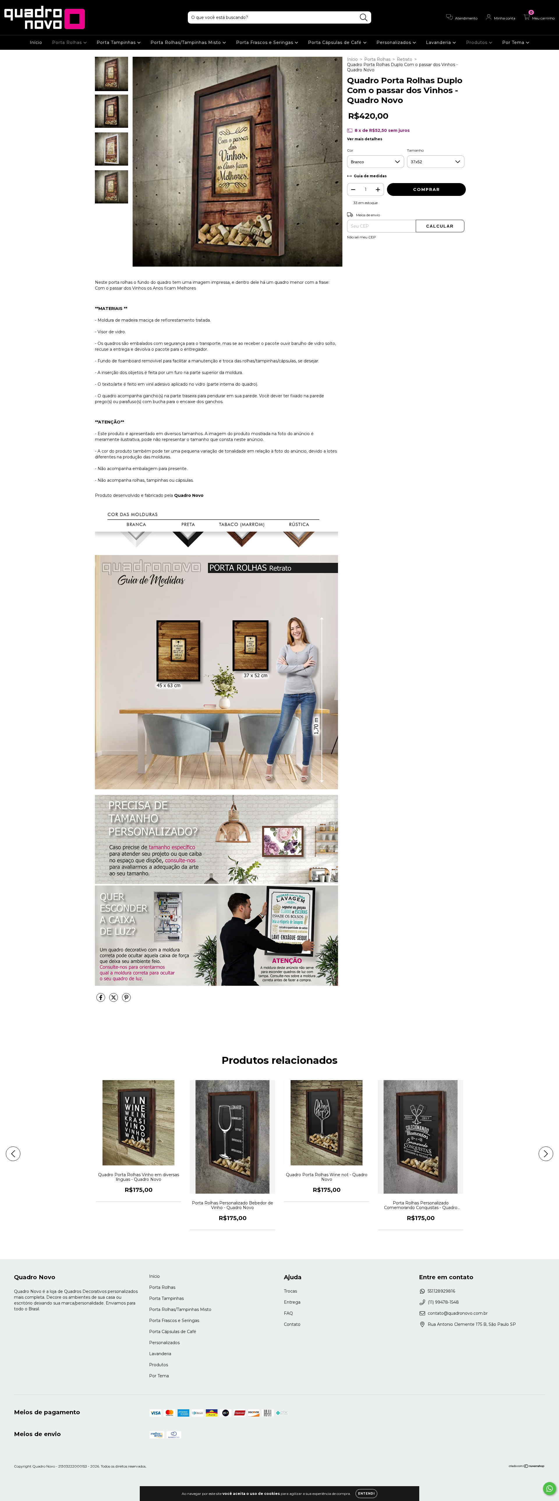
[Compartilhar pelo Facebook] (101, 999)
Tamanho (415, 150)
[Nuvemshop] (527, 1466)
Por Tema (514, 42)
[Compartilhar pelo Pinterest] (126, 999)
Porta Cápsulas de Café (335, 42)
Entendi (366, 1493)
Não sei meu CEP (361, 237)
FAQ (288, 1313)
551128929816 (441, 1291)
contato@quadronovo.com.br (458, 1313)
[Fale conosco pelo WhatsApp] (549, 1488)
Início (36, 42)
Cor (350, 150)
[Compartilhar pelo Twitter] (114, 999)
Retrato (404, 59)
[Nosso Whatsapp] (216, 882)
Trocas (290, 1291)
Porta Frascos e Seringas (265, 42)
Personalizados (394, 42)
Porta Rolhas (67, 42)
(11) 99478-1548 (443, 1302)
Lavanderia (439, 42)
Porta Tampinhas (117, 42)
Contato (292, 1324)
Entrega (292, 1302)
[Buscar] (364, 17)
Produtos (477, 42)
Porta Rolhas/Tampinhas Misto (186, 42)
